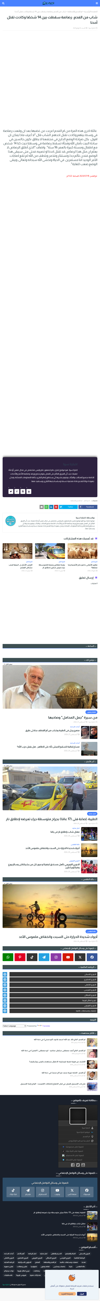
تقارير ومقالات (22, 1266)
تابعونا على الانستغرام (75, 1155)
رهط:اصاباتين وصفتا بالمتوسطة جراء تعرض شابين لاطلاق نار (52, 566)
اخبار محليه (43, 1254)
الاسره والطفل (56, 1254)
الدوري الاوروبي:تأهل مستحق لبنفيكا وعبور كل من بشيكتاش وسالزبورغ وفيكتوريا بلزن (44, 866)
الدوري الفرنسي (90, 990)
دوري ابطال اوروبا (89, 1000)
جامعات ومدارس (59, 1266)
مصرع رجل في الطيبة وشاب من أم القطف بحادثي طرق (52, 730)
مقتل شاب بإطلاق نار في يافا (65, 832)
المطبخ (37, 1262)
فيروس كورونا (21, 1275)
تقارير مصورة (8, 1266)
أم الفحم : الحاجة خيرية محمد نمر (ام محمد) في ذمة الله (63, 1073)
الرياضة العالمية (79, 1258)
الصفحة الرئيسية (90, 11)
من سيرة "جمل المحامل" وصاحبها (72, 717)
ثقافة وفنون (45, 1266)
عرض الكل (9, 664)
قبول (82, 1294)
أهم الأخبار (20, 1254)
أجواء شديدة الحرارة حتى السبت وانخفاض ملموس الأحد (52, 848)
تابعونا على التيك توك (74, 1151)
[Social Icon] (92, 957)
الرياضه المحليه (9, 1262)
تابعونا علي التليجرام (74, 1160)
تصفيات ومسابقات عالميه (86, 1011)
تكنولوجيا (34, 1266)
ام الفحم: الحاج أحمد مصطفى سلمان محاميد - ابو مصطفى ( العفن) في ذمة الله (53, 1050)
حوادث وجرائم (9, 1271)
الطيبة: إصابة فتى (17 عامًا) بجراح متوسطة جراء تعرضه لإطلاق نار (51, 819)
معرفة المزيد (67, 1294)
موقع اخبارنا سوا (83, 1132)
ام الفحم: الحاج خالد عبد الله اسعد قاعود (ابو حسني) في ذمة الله (59, 1039)
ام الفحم (86, 1136)
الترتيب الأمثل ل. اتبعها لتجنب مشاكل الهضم (20, 566)
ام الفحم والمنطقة (75, 11)
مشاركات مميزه (35, 1275)
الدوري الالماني (90, 985)
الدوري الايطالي (90, 995)
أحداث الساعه (9, 1254)
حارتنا (70, 1266)
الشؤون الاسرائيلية (24, 1262)
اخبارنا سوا (92, 28)
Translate (46, 1026)
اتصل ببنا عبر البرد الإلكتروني (79, 1141)
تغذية (84, 1262)
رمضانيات (36, 1271)
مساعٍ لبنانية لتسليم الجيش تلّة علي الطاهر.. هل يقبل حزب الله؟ (48, 746)
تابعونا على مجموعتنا (75, 1147)
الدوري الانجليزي (90, 979)
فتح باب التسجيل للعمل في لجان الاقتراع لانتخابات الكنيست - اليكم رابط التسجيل (52, 1084)
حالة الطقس (80, 1266)
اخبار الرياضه (32, 1254)
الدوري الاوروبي (90, 1006)
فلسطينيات (8, 1275)
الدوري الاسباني (90, 974)
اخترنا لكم (87, 501)
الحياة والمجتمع (70, 1254)
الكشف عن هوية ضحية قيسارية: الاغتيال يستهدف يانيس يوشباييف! (57, 1062)
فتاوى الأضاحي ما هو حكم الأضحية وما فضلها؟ (82, 566)
